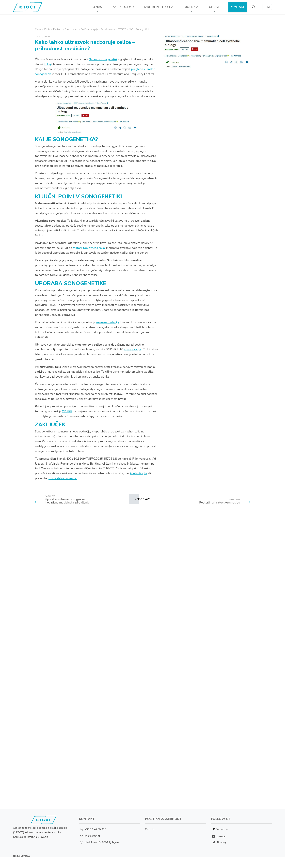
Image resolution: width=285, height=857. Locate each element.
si (268, 7)
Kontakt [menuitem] (238, 7)
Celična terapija (89, 29)
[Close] (258, 18)
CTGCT (122, 29)
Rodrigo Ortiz (143, 29)
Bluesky (221, 842)
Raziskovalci (71, 29)
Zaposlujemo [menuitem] (123, 7)
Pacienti (57, 29)
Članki (38, 29)
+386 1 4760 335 (95, 829)
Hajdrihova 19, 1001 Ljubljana (102, 842)
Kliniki (47, 29)
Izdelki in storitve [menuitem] (159, 7)
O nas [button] (97, 7)
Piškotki (149, 829)
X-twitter (222, 829)
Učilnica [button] (191, 7)
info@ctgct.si (92, 836)
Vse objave (142, 499)
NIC (131, 29)
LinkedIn (221, 836)
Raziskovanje (108, 29)
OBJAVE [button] (214, 7)
